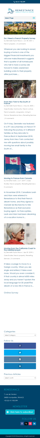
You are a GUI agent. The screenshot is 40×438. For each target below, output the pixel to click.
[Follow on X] (26, 423)
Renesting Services (29, 115)
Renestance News (16, 115)
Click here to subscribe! (21, 412)
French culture (28, 109)
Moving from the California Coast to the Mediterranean (19, 249)
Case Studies (8, 109)
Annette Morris (11, 181)
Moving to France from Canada (18, 178)
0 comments (21, 44)
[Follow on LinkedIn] (34, 423)
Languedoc (20, 112)
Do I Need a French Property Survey (19, 38)
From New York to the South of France (17, 102)
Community (18, 109)
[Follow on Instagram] (30, 423)
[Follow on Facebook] (22, 423)
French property (9, 44)
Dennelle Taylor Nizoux (14, 41)
